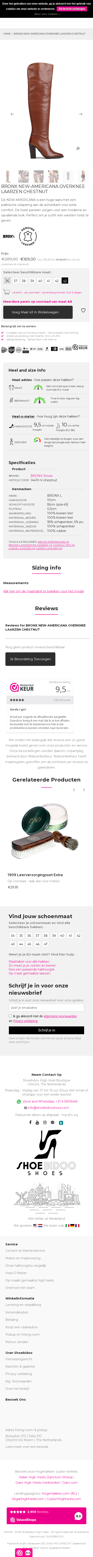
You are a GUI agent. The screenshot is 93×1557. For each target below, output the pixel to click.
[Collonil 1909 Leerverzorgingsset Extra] (46, 831)
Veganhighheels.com (28, 1499)
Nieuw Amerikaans (53, 541)
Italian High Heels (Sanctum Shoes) (45, 1477)
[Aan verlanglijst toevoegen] (83, 312)
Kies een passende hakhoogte (32, 969)
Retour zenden (16, 1342)
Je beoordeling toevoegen (30, 659)
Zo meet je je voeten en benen (32, 965)
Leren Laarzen (49, 548)
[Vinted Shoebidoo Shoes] (61, 1123)
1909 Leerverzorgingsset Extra (35, 875)
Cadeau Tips (64, 545)
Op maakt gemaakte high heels (29, 1280)
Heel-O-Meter (16, 1273)
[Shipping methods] (15, 350)
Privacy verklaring (18, 1374)
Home (7, 33)
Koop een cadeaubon (21, 1327)
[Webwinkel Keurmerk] (80, 347)
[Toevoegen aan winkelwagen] (6, 312)
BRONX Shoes (41, 476)
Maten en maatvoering (22, 1258)
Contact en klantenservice (25, 1251)
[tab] (46, 569)
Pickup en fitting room (22, 1334)
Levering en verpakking (23, 1305)
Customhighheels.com (64, 1499)
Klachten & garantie (20, 1366)
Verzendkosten (16, 1312)
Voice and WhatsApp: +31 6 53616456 (49, 1101)
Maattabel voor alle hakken (29, 962)
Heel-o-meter (23, 416)
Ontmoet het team (20, 1288)
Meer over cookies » (47, 14)
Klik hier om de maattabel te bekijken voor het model (43, 591)
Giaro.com (70, 1483)
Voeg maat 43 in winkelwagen (35, 312)
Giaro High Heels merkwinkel (37, 1483)
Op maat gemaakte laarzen (29, 973)
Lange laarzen (22, 548)
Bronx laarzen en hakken (30, 545)
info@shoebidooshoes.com (48, 1108)
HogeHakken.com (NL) (59, 1493)
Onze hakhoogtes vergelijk (25, 1266)
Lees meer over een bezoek (26, 1447)
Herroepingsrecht (18, 1359)
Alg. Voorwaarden (18, 1381)
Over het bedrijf (17, 1389)
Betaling (11, 1320)
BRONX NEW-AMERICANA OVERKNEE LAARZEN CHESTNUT (49, 33)
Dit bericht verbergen (72, 8)
